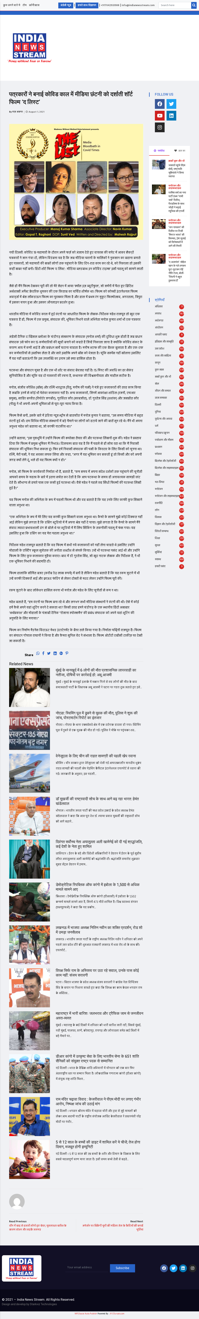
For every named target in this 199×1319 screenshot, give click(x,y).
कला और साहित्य (163, 356)
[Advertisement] (130, 47)
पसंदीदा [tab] (161, 151)
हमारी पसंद (160, 566)
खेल (157, 384)
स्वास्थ (158, 559)
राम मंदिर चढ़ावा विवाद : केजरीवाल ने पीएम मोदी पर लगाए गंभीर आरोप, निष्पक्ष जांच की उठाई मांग (98, 1101)
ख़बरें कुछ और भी (176, 161)
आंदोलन (159, 328)
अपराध (158, 313)
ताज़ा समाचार (161, 398)
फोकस (158, 454)
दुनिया (158, 412)
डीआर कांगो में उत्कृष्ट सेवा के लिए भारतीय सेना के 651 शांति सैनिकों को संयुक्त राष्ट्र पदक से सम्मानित (97, 1059)
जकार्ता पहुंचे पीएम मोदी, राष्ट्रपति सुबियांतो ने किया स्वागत (176, 170)
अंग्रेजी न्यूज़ (65, 5)
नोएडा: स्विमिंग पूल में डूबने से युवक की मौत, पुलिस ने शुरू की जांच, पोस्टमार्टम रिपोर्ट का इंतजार (97, 715)
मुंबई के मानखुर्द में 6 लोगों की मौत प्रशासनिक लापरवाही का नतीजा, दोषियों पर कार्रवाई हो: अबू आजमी (96, 672)
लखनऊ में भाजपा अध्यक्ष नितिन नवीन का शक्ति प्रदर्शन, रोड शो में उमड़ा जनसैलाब (99, 930)
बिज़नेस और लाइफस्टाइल (166, 468)
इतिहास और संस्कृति (164, 342)
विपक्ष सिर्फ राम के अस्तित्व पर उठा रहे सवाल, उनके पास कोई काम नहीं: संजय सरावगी (97, 973)
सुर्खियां (158, 552)
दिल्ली (158, 405)
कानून (157, 363)
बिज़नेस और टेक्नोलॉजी (165, 461)
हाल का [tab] (181, 151)
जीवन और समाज (163, 391)
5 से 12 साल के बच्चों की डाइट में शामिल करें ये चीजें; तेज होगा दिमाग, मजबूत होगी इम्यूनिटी (98, 1144)
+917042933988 (110, 5)
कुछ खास (159, 370)
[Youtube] (160, 116)
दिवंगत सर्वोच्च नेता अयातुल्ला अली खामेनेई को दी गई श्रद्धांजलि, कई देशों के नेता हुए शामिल (99, 844)
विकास (158, 517)
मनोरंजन (159, 489)
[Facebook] (160, 104)
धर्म (156, 426)
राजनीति (158, 503)
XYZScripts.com (117, 1313)
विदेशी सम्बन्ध (161, 531)
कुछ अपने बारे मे (11, 5)
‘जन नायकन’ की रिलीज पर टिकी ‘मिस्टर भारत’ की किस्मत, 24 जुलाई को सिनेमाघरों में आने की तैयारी (177, 236)
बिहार (157, 475)
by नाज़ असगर (16, 112)
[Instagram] (160, 127)
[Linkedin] (171, 116)
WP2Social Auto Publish (86, 1313)
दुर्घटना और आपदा (163, 419)
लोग (157, 510)
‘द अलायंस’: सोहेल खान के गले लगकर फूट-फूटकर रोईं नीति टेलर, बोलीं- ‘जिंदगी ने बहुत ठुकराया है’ (177, 271)
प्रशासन (158, 447)
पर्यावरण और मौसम (164, 440)
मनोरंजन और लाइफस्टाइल (174, 187)
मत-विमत (159, 482)
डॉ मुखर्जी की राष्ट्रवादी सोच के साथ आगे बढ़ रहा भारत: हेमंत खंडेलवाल (97, 801)
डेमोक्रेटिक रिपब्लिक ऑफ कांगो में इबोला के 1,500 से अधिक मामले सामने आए (98, 887)
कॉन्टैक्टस (34, 5)
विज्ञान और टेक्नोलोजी (165, 524)
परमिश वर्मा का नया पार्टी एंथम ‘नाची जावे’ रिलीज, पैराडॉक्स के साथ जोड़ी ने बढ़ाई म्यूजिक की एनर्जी (177, 202)
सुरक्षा (157, 545)
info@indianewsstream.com (138, 5)
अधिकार (159, 306)
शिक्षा (157, 538)
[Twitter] (171, 104)
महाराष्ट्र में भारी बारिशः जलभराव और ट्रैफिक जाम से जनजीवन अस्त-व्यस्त (99, 1016)
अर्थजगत (159, 320)
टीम (25, 5)
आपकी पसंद (161, 335)
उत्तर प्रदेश (159, 349)
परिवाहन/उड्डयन (162, 433)
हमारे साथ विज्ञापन (87, 5)
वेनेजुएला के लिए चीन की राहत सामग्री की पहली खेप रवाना (96, 756)
